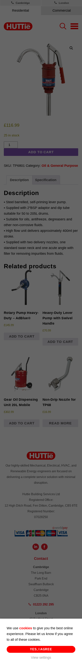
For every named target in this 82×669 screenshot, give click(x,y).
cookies (25, 628)
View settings (41, 657)
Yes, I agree (41, 649)
